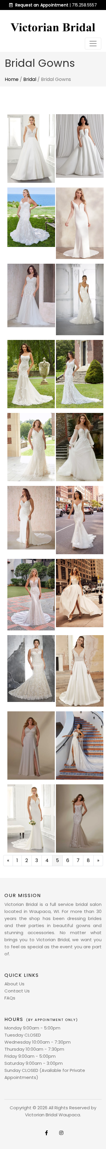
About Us (14, 984)
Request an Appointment (41, 5)
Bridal (29, 79)
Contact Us (17, 991)
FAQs (9, 998)
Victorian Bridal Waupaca (52, 1115)
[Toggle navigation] (93, 43)
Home (12, 79)
